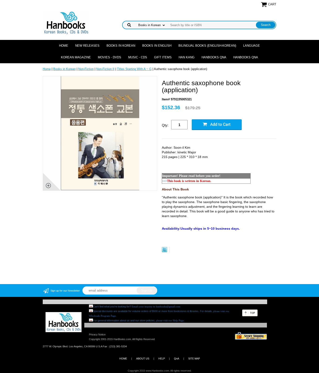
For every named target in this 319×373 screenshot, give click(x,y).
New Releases (87, 45)
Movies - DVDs (109, 57)
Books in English (156, 45)
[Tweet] (164, 251)
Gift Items (163, 57)
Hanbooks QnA (214, 57)
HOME (123, 358)
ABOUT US (142, 358)
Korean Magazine (76, 57)
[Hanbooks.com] (66, 22)
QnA (176, 358)
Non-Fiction (86, 69)
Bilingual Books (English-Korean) (207, 45)
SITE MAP (194, 358)
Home (63, 45)
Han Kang (187, 57)
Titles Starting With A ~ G (134, 69)
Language (251, 45)
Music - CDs (137, 57)
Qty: (165, 125)
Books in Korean (120, 45)
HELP (161, 358)
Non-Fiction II (105, 69)
